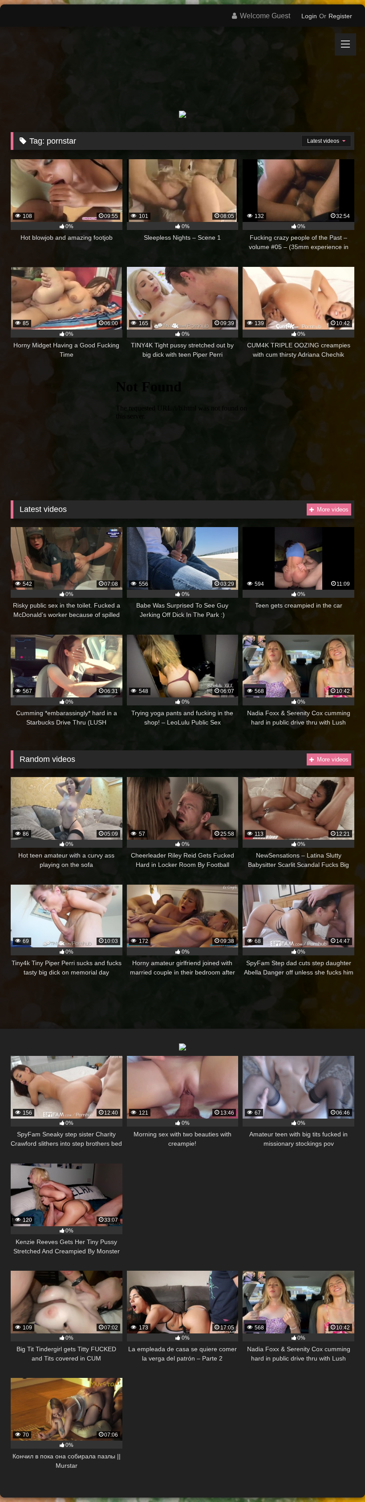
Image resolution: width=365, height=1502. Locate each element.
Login (309, 16)
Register (340, 16)
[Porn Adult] (182, 62)
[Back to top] (337, 1475)
